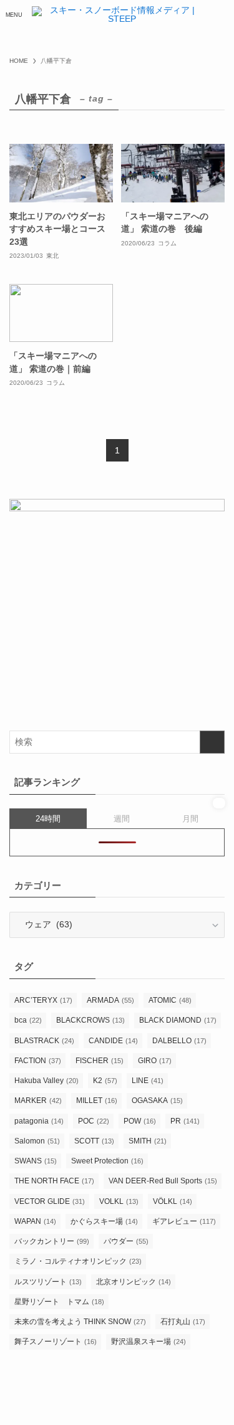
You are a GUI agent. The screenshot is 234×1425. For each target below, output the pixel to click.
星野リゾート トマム (59, 1301)
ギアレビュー (184, 1221)
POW (140, 1121)
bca (28, 1020)
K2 (105, 1080)
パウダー (126, 1241)
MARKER (38, 1100)
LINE (147, 1080)
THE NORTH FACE (54, 1180)
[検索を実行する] (212, 742)
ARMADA (110, 1000)
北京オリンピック (133, 1281)
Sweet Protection (107, 1161)
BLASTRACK (44, 1040)
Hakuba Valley (46, 1080)
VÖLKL (172, 1201)
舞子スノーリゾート (55, 1341)
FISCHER (100, 1060)
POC (93, 1121)
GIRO (155, 1060)
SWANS (35, 1161)
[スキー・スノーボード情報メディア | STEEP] (117, 15)
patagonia (39, 1121)
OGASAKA (157, 1100)
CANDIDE (113, 1040)
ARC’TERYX (43, 1000)
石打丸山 (182, 1321)
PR (185, 1121)
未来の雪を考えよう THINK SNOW (80, 1321)
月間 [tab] (190, 818)
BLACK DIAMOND (178, 1020)
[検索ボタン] (220, 15)
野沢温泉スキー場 (148, 1341)
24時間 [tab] (48, 818)
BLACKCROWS (90, 1020)
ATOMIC (170, 1000)
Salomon (37, 1141)
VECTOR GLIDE (49, 1201)
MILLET (96, 1100)
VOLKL (119, 1201)
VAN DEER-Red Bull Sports (163, 1180)
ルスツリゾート (48, 1281)
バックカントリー (51, 1241)
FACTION (37, 1060)
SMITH (148, 1141)
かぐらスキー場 (104, 1221)
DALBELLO (179, 1040)
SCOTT (94, 1141)
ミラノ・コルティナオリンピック (78, 1261)
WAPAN (35, 1221)
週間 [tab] (122, 818)
